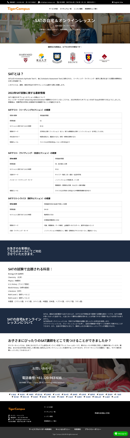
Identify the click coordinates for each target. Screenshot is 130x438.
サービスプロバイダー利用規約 (40, 429)
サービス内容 (53, 9)
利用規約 (77, 429)
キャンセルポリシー (63, 429)
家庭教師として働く (91, 9)
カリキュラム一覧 (66, 9)
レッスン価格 (78, 9)
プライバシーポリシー (93, 429)
